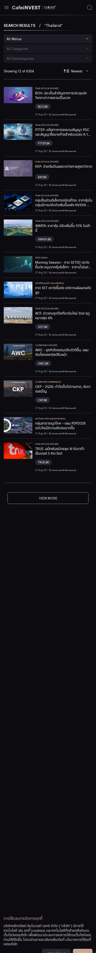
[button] (63, 101)
